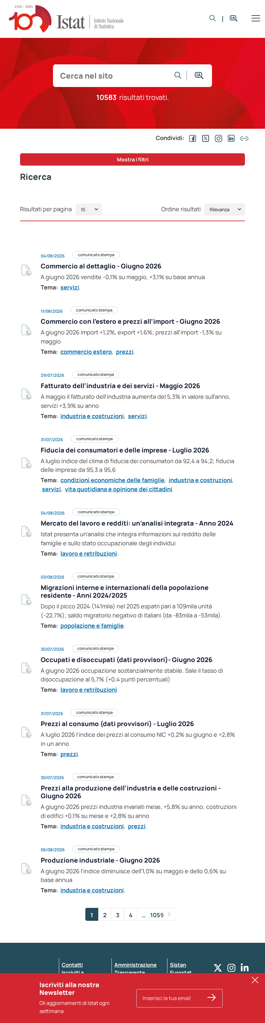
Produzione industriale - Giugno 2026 (100, 860)
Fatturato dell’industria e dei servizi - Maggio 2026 (120, 385)
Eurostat (181, 972)
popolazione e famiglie (92, 625)
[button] (212, 19)
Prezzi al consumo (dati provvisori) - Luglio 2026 (117, 723)
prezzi (124, 351)
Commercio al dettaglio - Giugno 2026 (101, 266)
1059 (156, 915)
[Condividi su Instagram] (217, 138)
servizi (69, 287)
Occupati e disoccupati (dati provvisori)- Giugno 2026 (126, 659)
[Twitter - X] (217, 969)
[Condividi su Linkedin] (230, 138)
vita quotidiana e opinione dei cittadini (118, 489)
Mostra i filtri (132, 159)
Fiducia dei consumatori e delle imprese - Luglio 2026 (125, 450)
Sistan (178, 964)
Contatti (72, 964)
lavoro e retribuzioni (88, 553)
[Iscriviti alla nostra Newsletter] (211, 998)
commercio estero (86, 351)
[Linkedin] (245, 969)
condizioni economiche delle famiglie (112, 480)
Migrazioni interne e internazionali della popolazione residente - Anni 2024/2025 (124, 591)
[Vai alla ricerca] (178, 76)
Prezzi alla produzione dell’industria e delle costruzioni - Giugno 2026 (131, 792)
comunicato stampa (96, 254)
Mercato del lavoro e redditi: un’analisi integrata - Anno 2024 (137, 523)
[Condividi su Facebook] (191, 138)
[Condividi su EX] (204, 138)
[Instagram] (232, 969)
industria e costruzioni (92, 416)
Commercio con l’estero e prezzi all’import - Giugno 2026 (130, 321)
